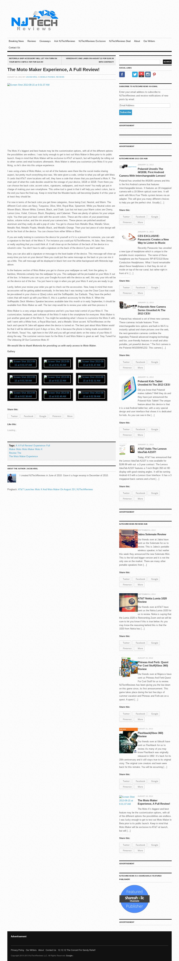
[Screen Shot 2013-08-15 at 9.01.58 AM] (23, 379)
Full (48, 445)
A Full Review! (25, 445)
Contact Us (14, 47)
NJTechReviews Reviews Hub (133, 524)
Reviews (31, 41)
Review (12, 453)
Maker (12, 449)
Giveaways (45, 41)
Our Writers (149, 41)
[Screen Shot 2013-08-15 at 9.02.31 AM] (91, 379)
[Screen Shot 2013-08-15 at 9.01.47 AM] (91, 364)
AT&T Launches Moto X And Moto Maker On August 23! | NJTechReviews (55, 489)
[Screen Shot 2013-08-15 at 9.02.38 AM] (23, 395)
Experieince (39, 445)
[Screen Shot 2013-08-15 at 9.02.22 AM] (57, 379)
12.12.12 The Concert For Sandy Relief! (76, 949)
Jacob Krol (31, 77)
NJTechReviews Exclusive (92, 41)
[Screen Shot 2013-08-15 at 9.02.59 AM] (91, 395)
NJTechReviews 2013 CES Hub (133, 158)
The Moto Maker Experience (23, 456)
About (137, 41)
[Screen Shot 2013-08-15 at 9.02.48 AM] (57, 395)
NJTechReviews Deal (120, 41)
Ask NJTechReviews (64, 41)
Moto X (38, 449)
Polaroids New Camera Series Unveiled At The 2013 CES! (152, 310)
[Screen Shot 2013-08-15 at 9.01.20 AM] (57, 364)
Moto (18, 449)
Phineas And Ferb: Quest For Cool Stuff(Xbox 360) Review (153, 665)
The (19, 453)
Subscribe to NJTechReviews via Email (138, 86)
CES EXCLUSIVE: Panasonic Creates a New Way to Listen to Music (153, 239)
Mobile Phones (47, 77)
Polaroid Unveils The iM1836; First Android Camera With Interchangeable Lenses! (142, 172)
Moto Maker (28, 449)
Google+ (69, 955)
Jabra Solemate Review (152, 534)
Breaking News (16, 41)
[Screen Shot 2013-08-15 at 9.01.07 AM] (23, 364)
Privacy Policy (17, 949)
